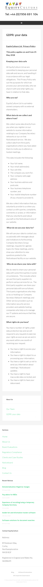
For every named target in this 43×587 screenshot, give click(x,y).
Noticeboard (7, 462)
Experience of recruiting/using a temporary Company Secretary (18, 503)
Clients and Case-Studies (12, 457)
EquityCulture (14, 580)
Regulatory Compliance (12, 452)
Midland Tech (21, 582)
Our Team (10, 409)
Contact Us (7, 473)
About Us (9, 399)
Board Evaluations (9, 447)
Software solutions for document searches (18, 520)
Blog (4, 468)
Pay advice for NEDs (9, 494)
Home (4, 436)
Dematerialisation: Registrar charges (16, 487)
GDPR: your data (13, 414)
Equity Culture (21, 6)
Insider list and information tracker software (19, 512)
